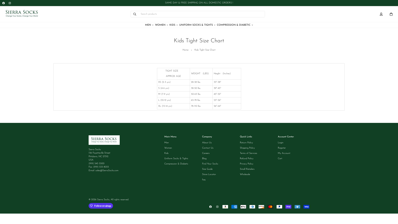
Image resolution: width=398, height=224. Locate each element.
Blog (204, 158)
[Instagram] (10, 3)
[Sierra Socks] (22, 14)
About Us (207, 143)
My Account (284, 153)
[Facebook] (3, 3)
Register (282, 148)
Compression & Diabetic (233, 25)
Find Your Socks (210, 164)
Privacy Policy (246, 164)
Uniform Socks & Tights (196, 25)
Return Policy (246, 143)
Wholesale (245, 174)
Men (148, 25)
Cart (280, 158)
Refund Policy (246, 158)
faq (203, 180)
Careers (206, 153)
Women (160, 25)
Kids (172, 25)
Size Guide (207, 169)
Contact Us (207, 148)
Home (185, 50)
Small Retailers (247, 169)
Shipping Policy (247, 148)
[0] (391, 14)
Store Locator (209, 174)
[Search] (135, 14)
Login (280, 143)
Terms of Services (248, 153)
